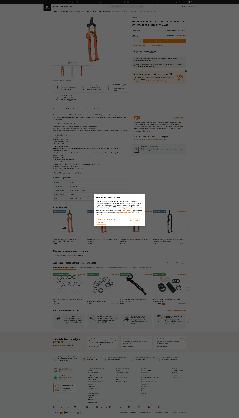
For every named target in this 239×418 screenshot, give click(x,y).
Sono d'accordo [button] (135, 221)
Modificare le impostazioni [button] (106, 219)
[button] (126, 211)
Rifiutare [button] (101, 223)
